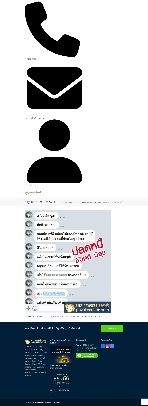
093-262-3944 (88, 345)
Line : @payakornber (33, 185)
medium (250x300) (73, 316)
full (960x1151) (42, 316)
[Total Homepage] (36, 344)
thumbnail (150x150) (92, 316)
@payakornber (86, 351)
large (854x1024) (57, 316)
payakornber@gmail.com (86, 348)
